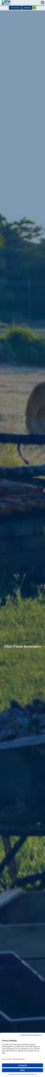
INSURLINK (27, 8)
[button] (42, 2)
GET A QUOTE (15, 8)
